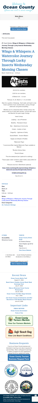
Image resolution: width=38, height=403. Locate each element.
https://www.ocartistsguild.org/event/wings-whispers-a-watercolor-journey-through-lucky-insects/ (19, 168)
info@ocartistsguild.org (19, 173)
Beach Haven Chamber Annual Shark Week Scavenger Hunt (19, 283)
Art (3, 205)
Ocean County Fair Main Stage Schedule (19, 294)
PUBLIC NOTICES (19, 308)
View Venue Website (25, 250)
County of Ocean (10, 395)
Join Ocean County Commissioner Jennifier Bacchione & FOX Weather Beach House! (19, 298)
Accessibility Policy (8, 397)
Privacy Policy (17, 397)
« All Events (6, 34)
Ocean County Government (19, 311)
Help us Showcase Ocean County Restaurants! (19, 289)
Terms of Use (19, 313)
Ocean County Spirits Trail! (19, 278)
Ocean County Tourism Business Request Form (19, 357)
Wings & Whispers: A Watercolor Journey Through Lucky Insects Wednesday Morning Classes (17, 199)
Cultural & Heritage (10, 205)
